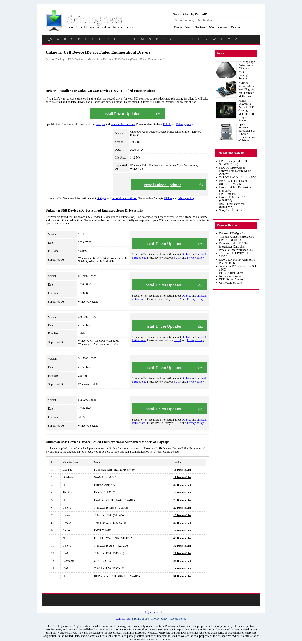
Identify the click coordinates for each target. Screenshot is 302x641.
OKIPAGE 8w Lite (230, 282)
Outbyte (100, 124)
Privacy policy (184, 124)
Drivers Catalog (55, 59)
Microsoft (93, 59)
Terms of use (141, 618)
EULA (167, 124)
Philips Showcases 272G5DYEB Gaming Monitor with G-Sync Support (246, 110)
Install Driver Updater (121, 113)
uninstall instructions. (123, 124)
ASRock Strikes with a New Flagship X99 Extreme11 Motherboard (247, 89)
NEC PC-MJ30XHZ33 (232, 167)
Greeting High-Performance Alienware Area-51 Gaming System (247, 70)
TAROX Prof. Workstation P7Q (237, 177)
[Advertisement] (120, 74)
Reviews (200, 27)
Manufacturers (218, 27)
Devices (235, 27)
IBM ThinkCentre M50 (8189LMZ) (232, 205)
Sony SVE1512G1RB (231, 210)
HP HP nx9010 (227, 194)
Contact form (123, 618)
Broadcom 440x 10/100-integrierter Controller (233, 245)
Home (178, 27)
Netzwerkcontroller (230, 276)
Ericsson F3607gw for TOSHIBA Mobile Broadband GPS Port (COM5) (236, 237)
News (188, 27)
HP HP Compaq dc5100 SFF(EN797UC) (233, 163)
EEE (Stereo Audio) (231, 279)
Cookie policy (178, 618)
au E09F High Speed (231, 272)
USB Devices (75, 59)
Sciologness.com (149, 612)
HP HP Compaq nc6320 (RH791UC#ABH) (233, 182)
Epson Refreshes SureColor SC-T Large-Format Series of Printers (247, 132)
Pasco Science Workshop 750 (236, 249)
